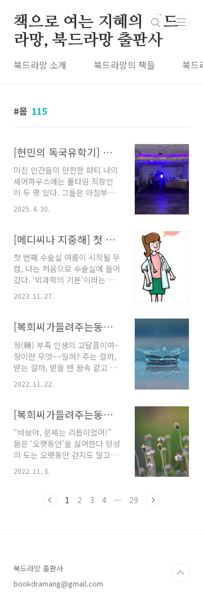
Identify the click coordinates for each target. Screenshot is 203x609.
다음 (153, 500)
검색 (155, 22)
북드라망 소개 (40, 64)
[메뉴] (181, 22)
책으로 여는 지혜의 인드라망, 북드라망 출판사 (96, 23)
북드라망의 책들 (124, 64)
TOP (180, 573)
